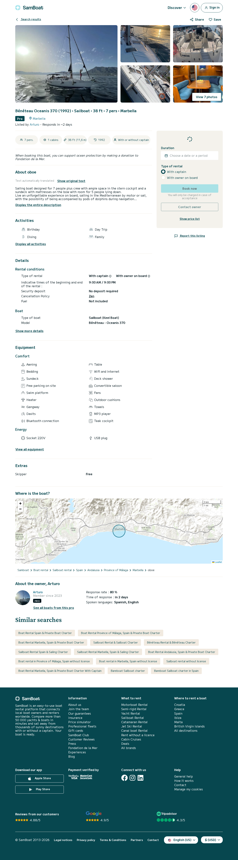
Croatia (179, 704)
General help (183, 776)
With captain (176, 171)
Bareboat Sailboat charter (128, 671)
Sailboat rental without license (186, 661)
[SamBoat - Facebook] (124, 778)
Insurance (75, 717)
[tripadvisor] (167, 813)
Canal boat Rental (134, 730)
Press (72, 743)
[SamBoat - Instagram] (132, 778)
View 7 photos (206, 97)
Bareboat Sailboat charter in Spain (176, 671)
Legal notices (63, 840)
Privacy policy (86, 840)
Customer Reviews (81, 739)
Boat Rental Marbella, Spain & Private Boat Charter (51, 642)
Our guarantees (79, 713)
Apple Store (42, 778)
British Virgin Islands (189, 726)
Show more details (29, 331)
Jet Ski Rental (131, 726)
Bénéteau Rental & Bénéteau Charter (171, 642)
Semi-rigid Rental (134, 709)
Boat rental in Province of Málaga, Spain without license (54, 661)
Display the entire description (38, 205)
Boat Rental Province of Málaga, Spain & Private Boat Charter (120, 633)
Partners (137, 840)
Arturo (35, 124)
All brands (128, 748)
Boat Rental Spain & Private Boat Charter (45, 633)
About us (74, 704)
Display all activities (30, 244)
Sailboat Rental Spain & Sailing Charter (43, 652)
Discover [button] (175, 7)
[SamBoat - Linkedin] (140, 778)
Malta (178, 722)
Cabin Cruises (131, 739)
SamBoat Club (78, 735)
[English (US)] (194, 7)
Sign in (214, 7)
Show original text (71, 181)
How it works (184, 780)
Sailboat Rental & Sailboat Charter (115, 642)
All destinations (185, 730)
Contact (180, 785)
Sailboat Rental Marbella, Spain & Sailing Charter (108, 652)
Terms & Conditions (113, 840)
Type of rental (171, 166)
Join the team (78, 709)
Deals (125, 743)
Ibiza (177, 717)
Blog (71, 756)
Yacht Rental (130, 713)
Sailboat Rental (132, 717)
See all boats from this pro (53, 608)
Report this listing (192, 236)
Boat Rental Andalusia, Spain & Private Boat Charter (181, 652)
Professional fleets (82, 726)
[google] (94, 813)
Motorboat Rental (134, 704)
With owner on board (182, 177)
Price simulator (79, 722)
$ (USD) (210, 839)
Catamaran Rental (134, 722)
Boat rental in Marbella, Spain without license (128, 661)
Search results (30, 19)
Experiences (77, 752)
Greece (179, 709)
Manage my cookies (188, 789)
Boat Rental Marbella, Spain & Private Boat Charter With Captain (60, 671)
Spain (178, 713)
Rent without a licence (138, 735)
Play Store (42, 789)
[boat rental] (29, 7)
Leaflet (218, 561)
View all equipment (29, 449)
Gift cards (75, 730)
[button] (20, 503)
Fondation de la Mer (82, 748)
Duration (167, 148)
